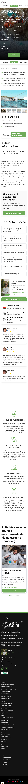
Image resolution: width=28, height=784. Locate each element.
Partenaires (7, 777)
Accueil (2, 68)
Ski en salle (3, 713)
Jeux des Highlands (5, 688)
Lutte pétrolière (4, 722)
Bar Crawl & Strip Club (5, 729)
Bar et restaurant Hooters (6, 706)
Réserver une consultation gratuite (18, 290)
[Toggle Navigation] (25, 2)
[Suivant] (25, 556)
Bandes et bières (4, 746)
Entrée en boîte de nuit (6, 696)
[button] (25, 98)
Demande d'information (14, 213)
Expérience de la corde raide (6, 686)
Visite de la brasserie (5, 691)
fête (4, 755)
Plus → (14, 591)
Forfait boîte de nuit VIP (6, 737)
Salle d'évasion (4, 701)
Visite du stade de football (6, 703)
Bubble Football (4, 720)
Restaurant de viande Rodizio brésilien (9, 689)
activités (3, 682)
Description (14, 62)
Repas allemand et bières (6, 693)
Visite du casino (4, 700)
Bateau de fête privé (7, 757)
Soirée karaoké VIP (6, 760)
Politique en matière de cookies (14, 779)
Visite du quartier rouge (6, 705)
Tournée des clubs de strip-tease (7, 727)
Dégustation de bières (5, 734)
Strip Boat (5, 764)
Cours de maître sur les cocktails (7, 684)
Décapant (5, 762)
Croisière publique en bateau (7, 708)
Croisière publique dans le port (7, 710)
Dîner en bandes (4, 732)
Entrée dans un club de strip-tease (8, 724)
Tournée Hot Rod (4, 744)
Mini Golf (3, 748)
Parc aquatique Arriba (5, 694)
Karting (2, 715)
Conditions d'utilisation (15, 777)
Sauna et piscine (4, 736)
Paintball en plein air (5, 739)
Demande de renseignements (17, 134)
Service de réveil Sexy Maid (6, 719)
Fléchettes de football (5, 731)
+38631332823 (15, 287)
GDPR (22, 777)
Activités (7, 68)
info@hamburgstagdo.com (18, 285)
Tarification (5, 62)
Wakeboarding (4, 743)
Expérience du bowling (5, 698)
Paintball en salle (4, 725)
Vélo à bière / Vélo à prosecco (7, 717)
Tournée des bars (6, 759)
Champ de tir (4, 741)
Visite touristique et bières (6, 712)
